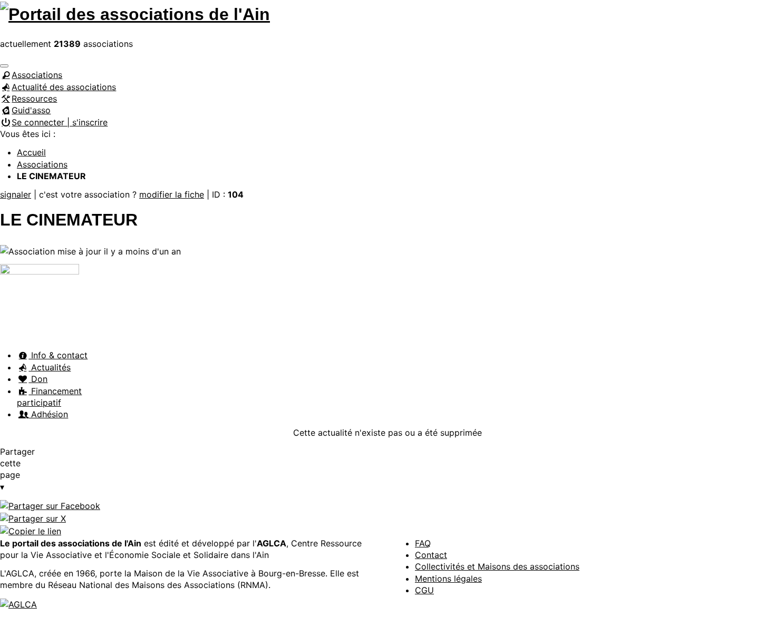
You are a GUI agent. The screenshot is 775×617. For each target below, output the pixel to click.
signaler (15, 194)
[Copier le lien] (30, 530)
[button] (4, 65)
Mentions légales (448, 578)
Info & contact (58, 355)
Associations (37, 75)
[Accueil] (135, 12)
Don (37, 379)
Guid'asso (31, 110)
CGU (424, 590)
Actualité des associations (64, 87)
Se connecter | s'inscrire (60, 122)
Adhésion (48, 414)
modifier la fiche (171, 194)
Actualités (49, 367)
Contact (431, 555)
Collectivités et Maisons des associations (497, 566)
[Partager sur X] (33, 518)
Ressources (34, 98)
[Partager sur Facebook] (50, 505)
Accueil (31, 152)
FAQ (423, 543)
